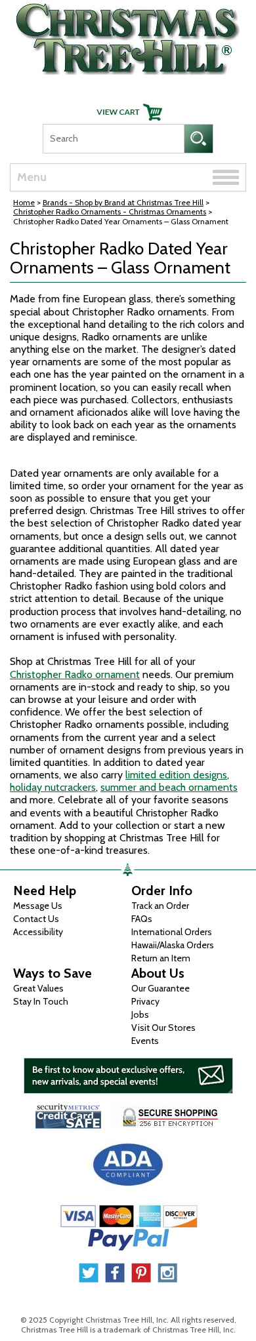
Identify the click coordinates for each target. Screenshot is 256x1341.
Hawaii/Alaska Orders (172, 945)
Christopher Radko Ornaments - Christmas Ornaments (109, 211)
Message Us (37, 905)
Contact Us (36, 919)
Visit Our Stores (163, 1027)
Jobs (140, 1014)
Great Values (38, 988)
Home (24, 202)
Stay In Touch (40, 1001)
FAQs (141, 919)
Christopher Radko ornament (75, 674)
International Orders (171, 932)
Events (145, 1041)
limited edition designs (176, 775)
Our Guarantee (160, 988)
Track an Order (160, 905)
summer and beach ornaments (169, 787)
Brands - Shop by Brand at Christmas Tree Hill (123, 202)
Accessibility (38, 932)
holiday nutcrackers (53, 787)
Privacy (145, 1001)
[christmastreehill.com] (128, 35)
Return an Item (160, 958)
